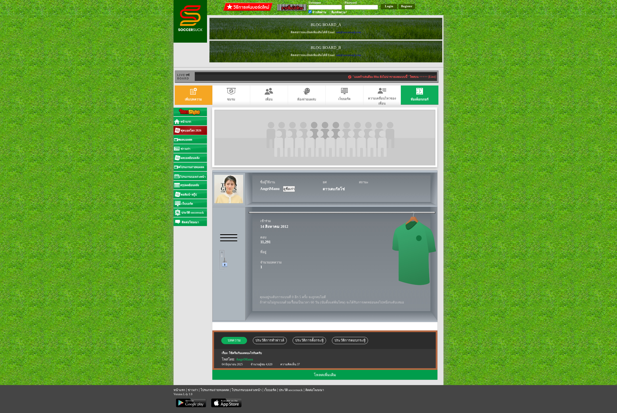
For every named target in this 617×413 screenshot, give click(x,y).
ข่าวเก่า (193, 390)
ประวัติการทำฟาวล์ (269, 340)
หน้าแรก (179, 390)
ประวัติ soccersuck (291, 390)
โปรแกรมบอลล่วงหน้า (247, 390)
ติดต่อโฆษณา (314, 390)
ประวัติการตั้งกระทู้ (309, 340)
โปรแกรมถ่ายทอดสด (215, 390)
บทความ (234, 340)
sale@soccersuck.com (348, 32)
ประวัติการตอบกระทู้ (350, 340)
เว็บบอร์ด (270, 390)
